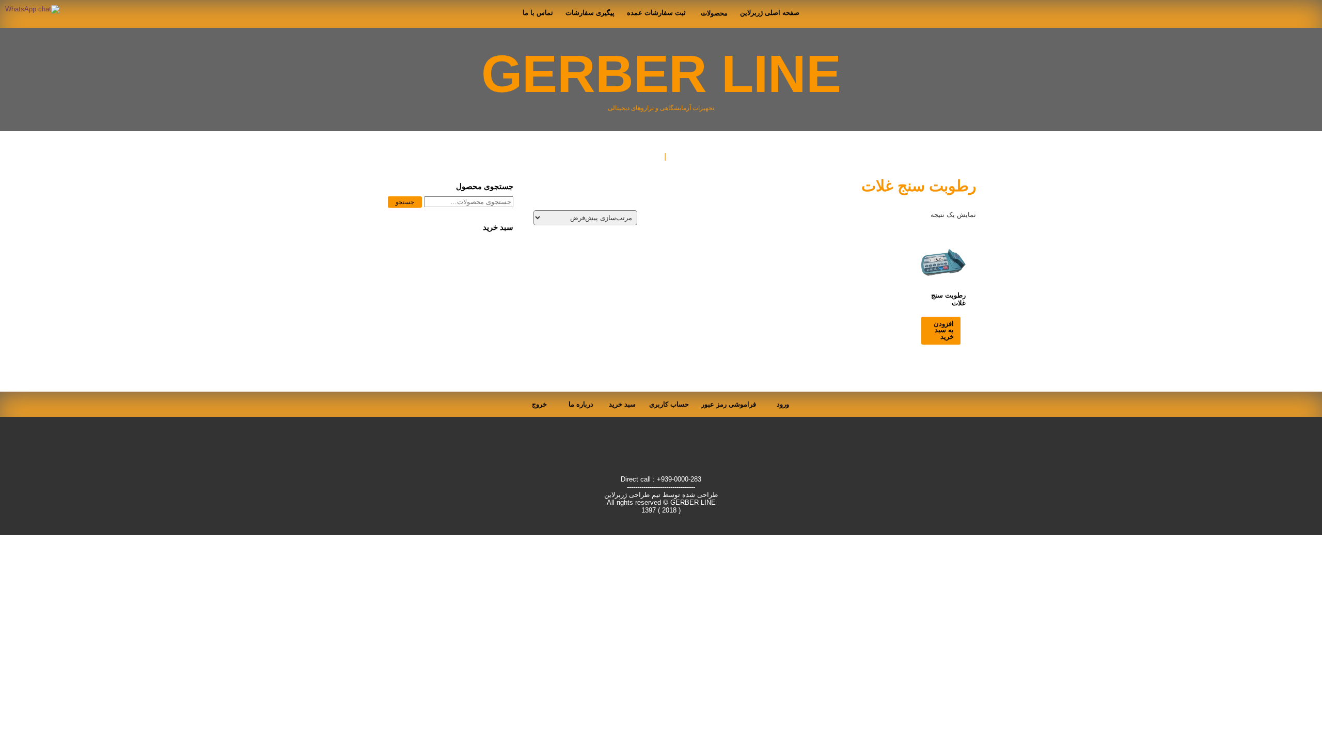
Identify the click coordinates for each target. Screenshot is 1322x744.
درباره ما (581, 404)
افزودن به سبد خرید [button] (944, 330)
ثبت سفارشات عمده (656, 13)
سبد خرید (622, 404)
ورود (783, 404)
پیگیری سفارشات (590, 13)
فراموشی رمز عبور (728, 404)
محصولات (714, 13)
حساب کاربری (669, 404)
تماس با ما (538, 13)
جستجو (405, 202)
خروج (539, 404)
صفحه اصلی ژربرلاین (769, 13)
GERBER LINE (661, 73)
